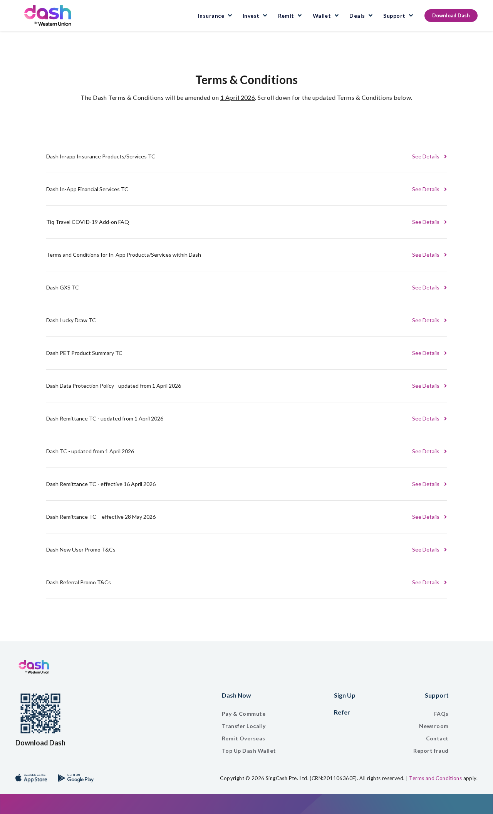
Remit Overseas (131, 738)
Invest (251, 15)
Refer (342, 712)
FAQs (441, 713)
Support (394, 15)
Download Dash (451, 15)
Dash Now (124, 695)
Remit (287, 15)
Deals (357, 15)
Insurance (211, 15)
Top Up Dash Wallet (137, 750)
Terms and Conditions (435, 778)
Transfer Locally (132, 726)
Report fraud (431, 750)
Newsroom (434, 726)
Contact (437, 738)
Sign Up (344, 695)
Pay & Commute (131, 713)
